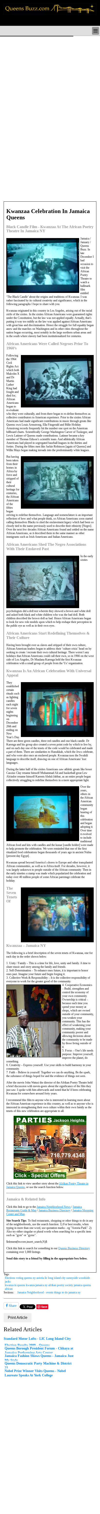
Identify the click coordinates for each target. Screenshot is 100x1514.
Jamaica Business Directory (54, 1210)
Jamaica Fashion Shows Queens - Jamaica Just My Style (39, 1358)
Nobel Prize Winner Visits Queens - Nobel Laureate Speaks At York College (35, 1373)
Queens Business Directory (74, 1248)
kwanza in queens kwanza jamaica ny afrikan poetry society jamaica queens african (48, 1287)
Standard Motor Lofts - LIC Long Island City (37, 1338)
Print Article (17, 1317)
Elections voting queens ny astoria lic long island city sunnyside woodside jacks (47, 1279)
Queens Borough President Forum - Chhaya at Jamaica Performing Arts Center (39, 1350)
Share (12, 1305)
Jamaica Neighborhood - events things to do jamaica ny (49, 1292)
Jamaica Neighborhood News (54, 1206)
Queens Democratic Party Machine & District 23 (38, 1365)
